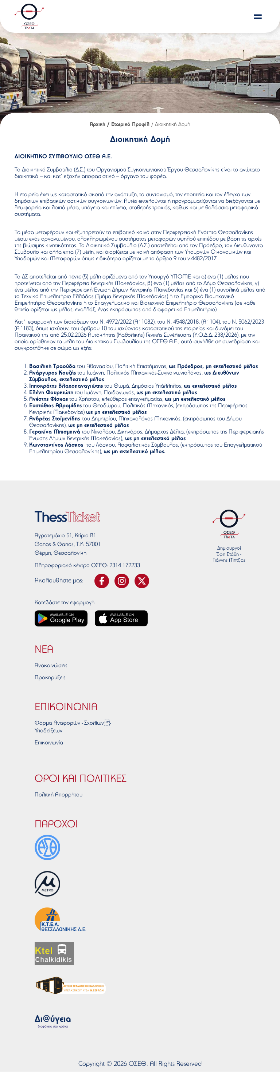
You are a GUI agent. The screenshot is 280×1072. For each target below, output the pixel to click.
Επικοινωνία (49, 743)
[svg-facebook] (101, 581)
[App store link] (121, 618)
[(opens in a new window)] (47, 847)
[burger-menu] (258, 16)
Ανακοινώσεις (51, 666)
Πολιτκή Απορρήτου (58, 795)
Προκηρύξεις (50, 678)
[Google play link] (61, 618)
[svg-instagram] (121, 581)
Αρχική (97, 124)
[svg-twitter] (141, 581)
